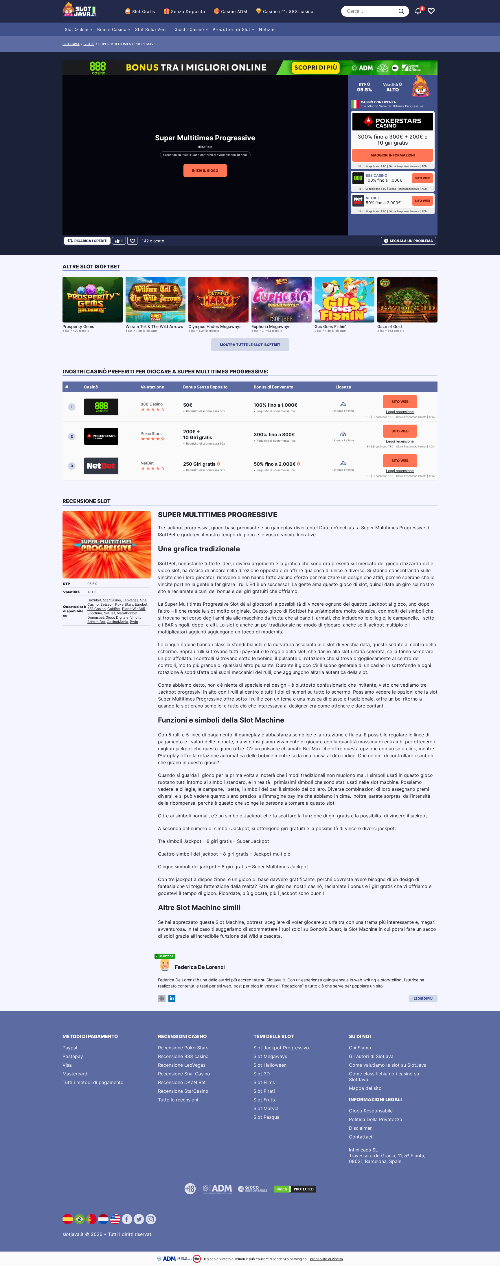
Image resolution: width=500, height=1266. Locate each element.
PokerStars (124, 604)
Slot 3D (261, 1074)
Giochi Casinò (189, 29)
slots (89, 44)
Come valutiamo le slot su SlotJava (388, 1065)
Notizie (267, 29)
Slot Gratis (143, 11)
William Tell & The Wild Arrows (154, 326)
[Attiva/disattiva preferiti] (431, 11)
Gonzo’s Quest (325, 929)
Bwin (134, 622)
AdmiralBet (96, 622)
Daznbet (94, 600)
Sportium (94, 613)
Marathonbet (127, 613)
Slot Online (77, 29)
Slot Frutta (265, 1100)
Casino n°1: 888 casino (288, 11)
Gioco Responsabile (371, 1111)
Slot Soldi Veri (150, 29)
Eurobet (141, 604)
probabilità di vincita (326, 1259)
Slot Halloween (269, 1065)
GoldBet (113, 609)
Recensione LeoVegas (181, 1065)
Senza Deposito (188, 11)
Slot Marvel (265, 1108)
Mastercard (74, 1074)
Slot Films (264, 1082)
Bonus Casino (111, 29)
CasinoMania (117, 622)
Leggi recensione (400, 412)
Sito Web (422, 178)
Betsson (106, 604)
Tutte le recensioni (178, 1100)
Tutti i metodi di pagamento (93, 1082)
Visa (67, 1065)
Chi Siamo (360, 1048)
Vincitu (135, 617)
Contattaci (360, 1137)
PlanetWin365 (133, 609)
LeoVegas (130, 600)
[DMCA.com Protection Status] (295, 1189)
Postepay (72, 1056)
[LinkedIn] (171, 999)
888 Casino (96, 609)
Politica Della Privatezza (375, 1119)
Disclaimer (360, 1128)
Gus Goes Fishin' (330, 326)
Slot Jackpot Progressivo (281, 1048)
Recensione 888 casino (183, 1056)
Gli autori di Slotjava (371, 1056)
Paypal (69, 1048)
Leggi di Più (423, 998)
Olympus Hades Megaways (215, 326)
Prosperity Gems (78, 326)
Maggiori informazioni (393, 155)
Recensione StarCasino (183, 1091)
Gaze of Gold (389, 326)
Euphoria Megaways (271, 326)
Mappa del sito (365, 1088)
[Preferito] (132, 241)
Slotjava (71, 44)
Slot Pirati (264, 1091)
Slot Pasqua (266, 1117)
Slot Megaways (270, 1056)
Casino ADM (234, 11)
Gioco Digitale (117, 617)
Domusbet (95, 617)
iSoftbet (206, 146)
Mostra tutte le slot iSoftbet (250, 344)
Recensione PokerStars (183, 1048)
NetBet (109, 613)
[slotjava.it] (79, 11)
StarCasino (112, 600)
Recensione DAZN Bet (182, 1082)
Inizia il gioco (205, 170)
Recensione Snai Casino (184, 1074)
